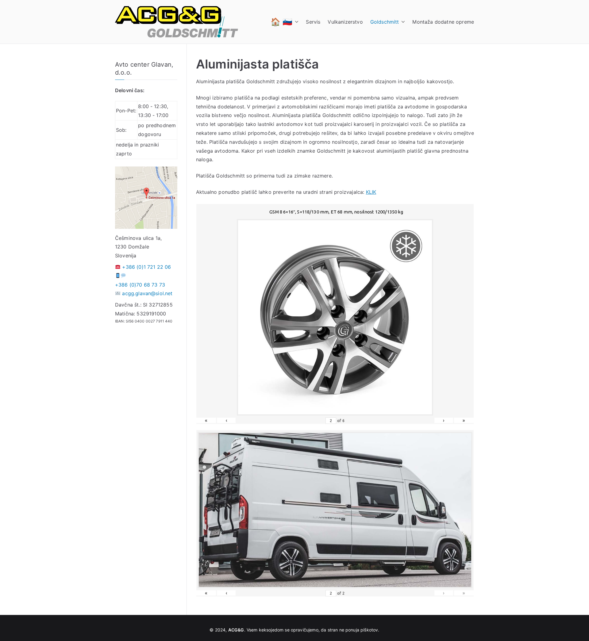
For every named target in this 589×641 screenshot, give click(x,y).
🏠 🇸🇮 (281, 21)
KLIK (371, 192)
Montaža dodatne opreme (443, 22)
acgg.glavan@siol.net (147, 293)
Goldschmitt (384, 22)
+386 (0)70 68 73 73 (140, 285)
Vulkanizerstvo (345, 22)
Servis (313, 22)
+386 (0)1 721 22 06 (146, 267)
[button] (295, 22)
